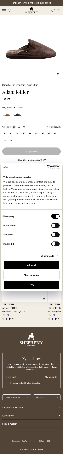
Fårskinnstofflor (18, 85)
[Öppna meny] (4, 11)
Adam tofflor (32, 85)
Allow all (31, 265)
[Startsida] (31, 10)
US (19, 127)
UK (23, 127)
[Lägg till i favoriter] (58, 74)
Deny (31, 284)
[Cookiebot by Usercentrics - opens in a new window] (47, 167)
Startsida (6, 85)
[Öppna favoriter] (53, 11)
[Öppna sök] (10, 11)
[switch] (55, 225)
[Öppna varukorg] (59, 11)
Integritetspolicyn (34, 383)
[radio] (4, 133)
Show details (47, 256)
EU (14, 127)
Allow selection (32, 275)
